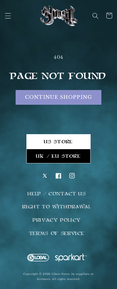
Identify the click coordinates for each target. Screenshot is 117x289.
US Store (58, 141)
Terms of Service (57, 233)
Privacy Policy (57, 219)
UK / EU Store (58, 156)
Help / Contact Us (57, 193)
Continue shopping (58, 97)
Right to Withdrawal (56, 206)
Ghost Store (60, 273)
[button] (7, 15)
